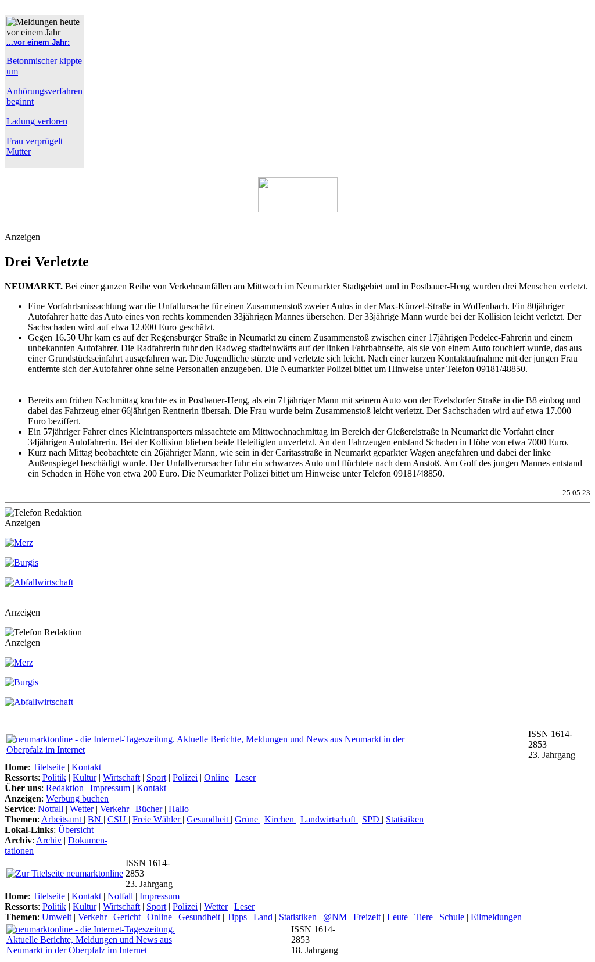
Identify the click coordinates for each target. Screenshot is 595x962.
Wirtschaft (121, 777)
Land (263, 917)
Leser (245, 777)
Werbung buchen (77, 798)
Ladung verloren (36, 121)
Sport (156, 777)
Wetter (82, 809)
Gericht (127, 917)
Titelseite (49, 767)
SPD (372, 819)
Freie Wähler (157, 819)
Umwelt (56, 917)
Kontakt (86, 767)
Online (216, 777)
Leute (397, 917)
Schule (451, 917)
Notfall (50, 809)
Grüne (247, 819)
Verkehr (114, 809)
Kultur (84, 777)
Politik (54, 777)
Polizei (185, 777)
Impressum (110, 788)
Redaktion (65, 788)
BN (95, 819)
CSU (117, 819)
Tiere (423, 917)
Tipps (237, 917)
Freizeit (367, 917)
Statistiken (405, 819)
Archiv (49, 840)
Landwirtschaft (329, 819)
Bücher (148, 809)
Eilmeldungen (496, 917)
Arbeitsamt (62, 819)
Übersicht (76, 830)
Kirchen (280, 819)
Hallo (179, 809)
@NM (335, 917)
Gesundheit (209, 819)
